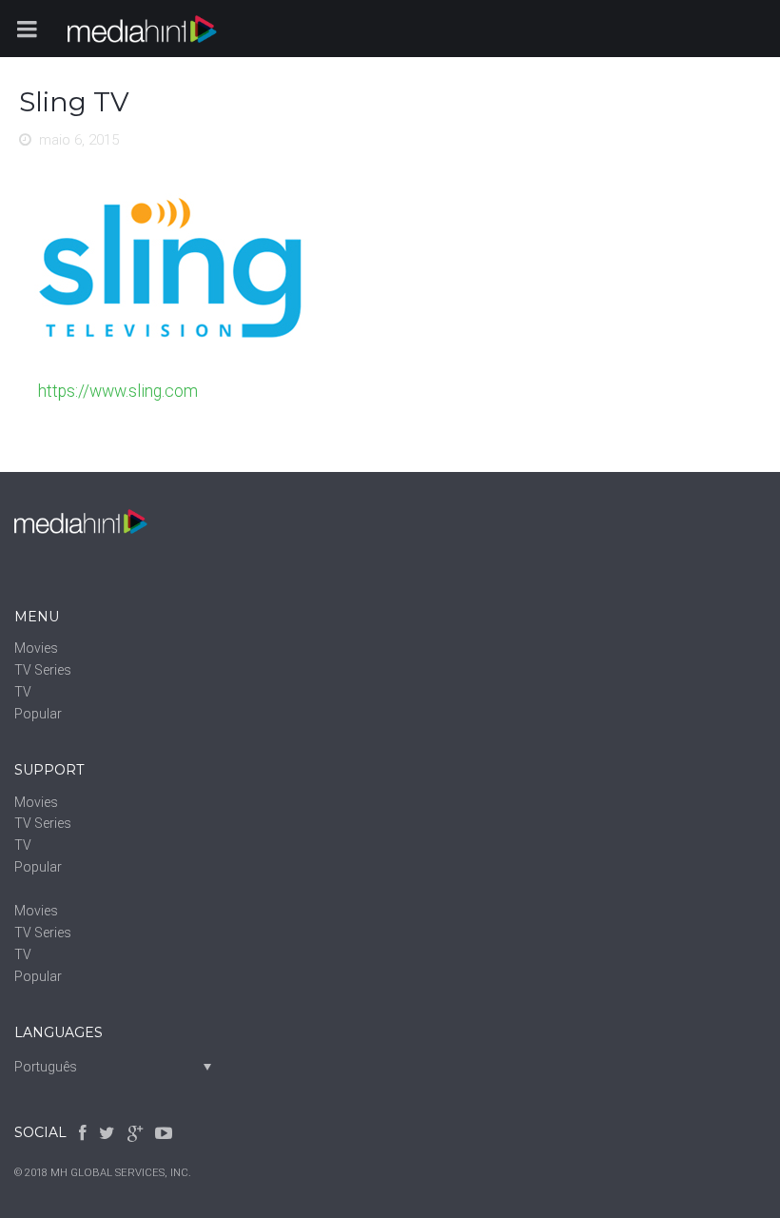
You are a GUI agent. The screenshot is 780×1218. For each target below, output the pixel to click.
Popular (38, 713)
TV (22, 691)
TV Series (42, 670)
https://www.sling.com (118, 391)
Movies (36, 648)
